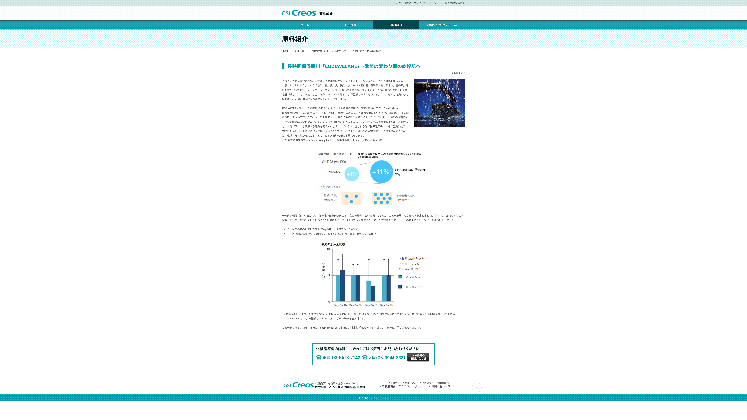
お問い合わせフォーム (442, 25)
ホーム (304, 25)
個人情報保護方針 (455, 3)
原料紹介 (300, 50)
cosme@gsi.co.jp (330, 327)
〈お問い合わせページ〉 (363, 327)
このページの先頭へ (477, 387)
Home (395, 383)
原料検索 (351, 25)
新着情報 (443, 383)
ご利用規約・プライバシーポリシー (418, 3)
